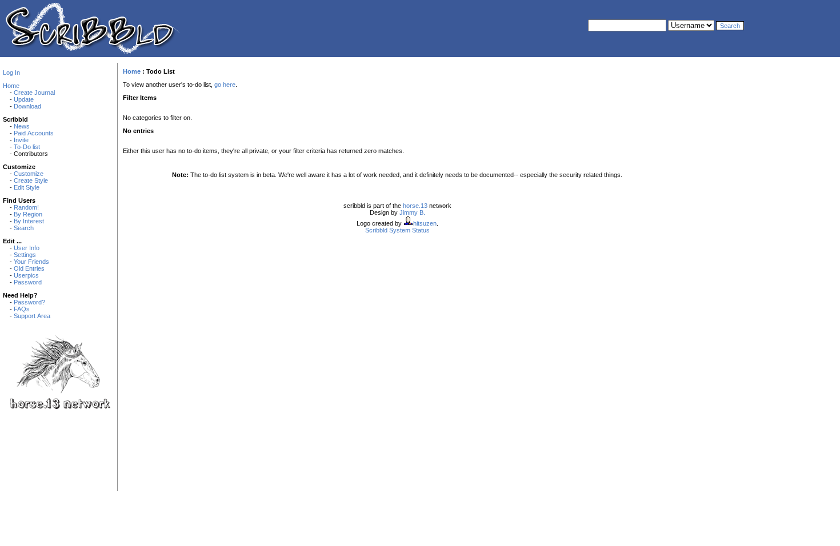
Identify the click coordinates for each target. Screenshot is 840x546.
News (22, 126)
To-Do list (27, 146)
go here (224, 84)
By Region (28, 214)
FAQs (22, 309)
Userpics (26, 275)
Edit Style (26, 187)
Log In (11, 72)
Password (28, 282)
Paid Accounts (34, 133)
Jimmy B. (412, 212)
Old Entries (29, 268)
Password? (29, 302)
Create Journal (34, 92)
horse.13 (415, 205)
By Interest (29, 221)
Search (24, 227)
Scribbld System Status (397, 230)
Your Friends (31, 261)
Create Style (31, 180)
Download (27, 106)
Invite (21, 139)
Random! (26, 207)
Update (24, 99)
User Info (26, 247)
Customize (28, 173)
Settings (25, 254)
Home (11, 85)
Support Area (32, 315)
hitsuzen (425, 223)
